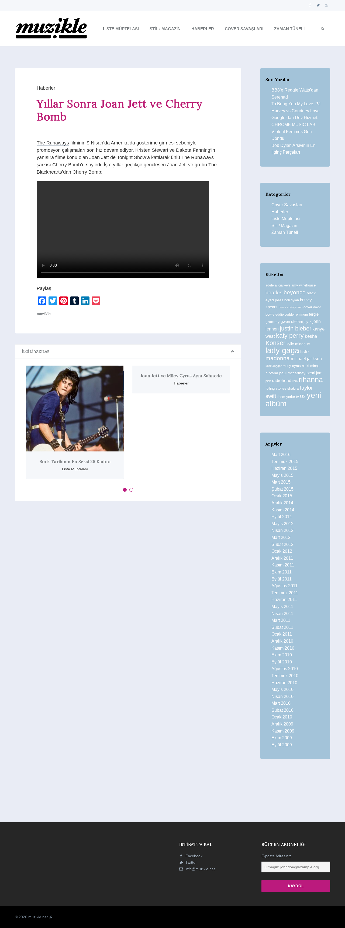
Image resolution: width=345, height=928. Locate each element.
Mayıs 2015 (282, 475)
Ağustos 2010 (284, 668)
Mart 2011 (280, 620)
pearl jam (314, 373)
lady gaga (282, 350)
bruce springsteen (290, 307)
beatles (273, 292)
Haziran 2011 (284, 599)
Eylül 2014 (281, 516)
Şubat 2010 (282, 710)
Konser (275, 342)
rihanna (311, 380)
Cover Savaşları (244, 28)
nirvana (271, 373)
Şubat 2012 (282, 544)
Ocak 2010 (281, 717)
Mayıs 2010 (282, 689)
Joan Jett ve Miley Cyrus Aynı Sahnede (181, 375)
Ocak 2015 (281, 496)
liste (304, 351)
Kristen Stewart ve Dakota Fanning (172, 150)
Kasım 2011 (282, 565)
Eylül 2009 (281, 745)
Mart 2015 (281, 482)
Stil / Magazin (165, 28)
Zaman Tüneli (289, 28)
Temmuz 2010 (284, 675)
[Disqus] (128, 579)
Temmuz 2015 (284, 461)
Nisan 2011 (282, 613)
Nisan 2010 (282, 696)
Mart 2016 (281, 454)
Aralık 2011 (282, 558)
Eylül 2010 (281, 662)
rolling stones (275, 388)
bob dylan (291, 300)
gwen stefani (292, 321)
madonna (277, 358)
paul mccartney (292, 373)
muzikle (44, 313)
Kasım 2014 (282, 510)
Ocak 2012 (281, 551)
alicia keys (282, 285)
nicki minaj (310, 366)
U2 (303, 396)
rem (295, 381)
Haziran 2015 (284, 468)
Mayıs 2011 (282, 606)
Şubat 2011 (282, 627)
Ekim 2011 (281, 572)
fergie (314, 314)
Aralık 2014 (282, 503)
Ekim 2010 (281, 655)
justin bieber (295, 328)
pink (268, 381)
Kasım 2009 (282, 731)
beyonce (295, 292)
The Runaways (53, 143)
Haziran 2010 (284, 682)
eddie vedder (285, 314)
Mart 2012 (281, 537)
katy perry (290, 335)
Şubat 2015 (282, 489)
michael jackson (306, 358)
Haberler (202, 28)
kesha (311, 336)
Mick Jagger (273, 365)
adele (269, 285)
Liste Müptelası (121, 28)
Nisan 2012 (282, 530)
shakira (293, 388)
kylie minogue (298, 344)
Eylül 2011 (281, 579)
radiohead (281, 380)
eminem (302, 314)
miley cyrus (292, 366)
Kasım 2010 (282, 648)
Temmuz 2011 (284, 592)
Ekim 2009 (281, 737)
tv (297, 396)
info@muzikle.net (200, 869)
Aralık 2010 (282, 641)
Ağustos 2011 (284, 585)
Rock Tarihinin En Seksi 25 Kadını (75, 461)
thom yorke (286, 397)
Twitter (190, 862)
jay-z (307, 322)
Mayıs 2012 (282, 523)
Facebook (193, 856)
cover (307, 307)
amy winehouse (303, 285)
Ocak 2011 (281, 634)
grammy (272, 321)
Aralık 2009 (282, 724)
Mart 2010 (281, 703)
